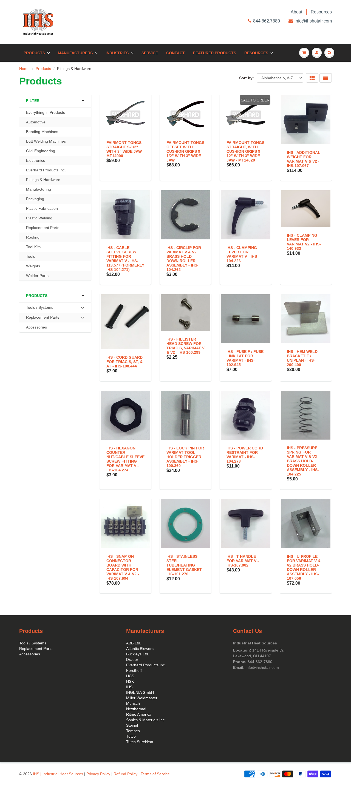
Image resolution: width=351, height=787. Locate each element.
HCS (130, 676)
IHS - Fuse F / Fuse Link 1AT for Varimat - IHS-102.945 (245, 358)
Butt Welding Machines (46, 141)
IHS (129, 687)
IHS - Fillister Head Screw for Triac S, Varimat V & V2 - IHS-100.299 (185, 346)
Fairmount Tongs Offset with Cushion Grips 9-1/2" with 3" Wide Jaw (185, 151)
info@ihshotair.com (313, 21)
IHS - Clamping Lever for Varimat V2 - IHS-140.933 (304, 242)
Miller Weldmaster (141, 698)
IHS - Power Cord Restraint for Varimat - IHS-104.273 (245, 454)
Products (34, 53)
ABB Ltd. (133, 643)
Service (149, 53)
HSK (130, 681)
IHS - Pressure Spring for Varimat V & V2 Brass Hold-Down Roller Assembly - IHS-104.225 (303, 461)
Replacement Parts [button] (42, 318)
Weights (33, 266)
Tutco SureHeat (139, 742)
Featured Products (214, 53)
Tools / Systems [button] (39, 308)
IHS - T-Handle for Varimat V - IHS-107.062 (243, 560)
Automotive (36, 122)
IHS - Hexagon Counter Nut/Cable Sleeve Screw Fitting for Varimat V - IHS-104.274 (125, 459)
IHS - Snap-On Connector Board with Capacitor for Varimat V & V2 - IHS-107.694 (122, 567)
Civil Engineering (40, 151)
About (296, 12)
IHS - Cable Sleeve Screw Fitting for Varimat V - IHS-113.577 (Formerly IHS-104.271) (125, 258)
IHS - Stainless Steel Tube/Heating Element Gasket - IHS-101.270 (185, 565)
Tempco (133, 731)
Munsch (133, 703)
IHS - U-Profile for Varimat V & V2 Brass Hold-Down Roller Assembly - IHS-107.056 (304, 567)
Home (24, 68)
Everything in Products (45, 112)
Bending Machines (42, 131)
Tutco (131, 736)
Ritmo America (138, 714)
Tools (30, 256)
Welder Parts (37, 275)
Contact (175, 53)
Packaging (35, 199)
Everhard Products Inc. (46, 170)
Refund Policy (125, 774)
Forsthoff (134, 670)
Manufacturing (38, 189)
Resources (321, 12)
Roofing (32, 237)
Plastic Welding (39, 218)
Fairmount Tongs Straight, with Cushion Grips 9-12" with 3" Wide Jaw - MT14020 (245, 151)
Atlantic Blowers (140, 648)
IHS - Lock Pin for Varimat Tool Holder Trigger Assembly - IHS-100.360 (185, 457)
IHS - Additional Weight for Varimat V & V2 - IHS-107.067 (303, 159)
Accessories (36, 327)
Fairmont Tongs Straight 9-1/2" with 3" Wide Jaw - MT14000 (125, 149)
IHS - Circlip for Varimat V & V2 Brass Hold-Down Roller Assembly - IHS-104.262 (183, 258)
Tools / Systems (32, 643)
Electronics (35, 160)
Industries (117, 53)
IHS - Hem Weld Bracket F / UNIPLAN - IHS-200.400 (302, 358)
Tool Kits (33, 247)
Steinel (132, 725)
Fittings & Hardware (43, 179)
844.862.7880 (266, 21)
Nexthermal (136, 709)
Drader (132, 659)
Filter (32, 100)
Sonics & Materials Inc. (146, 720)
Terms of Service (155, 774)
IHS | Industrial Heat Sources (58, 774)
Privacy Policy (98, 774)
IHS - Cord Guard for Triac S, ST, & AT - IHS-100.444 (124, 361)
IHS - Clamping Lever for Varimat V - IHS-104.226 (242, 254)
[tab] (55, 308)
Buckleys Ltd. (137, 654)
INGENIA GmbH (140, 692)
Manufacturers (75, 53)
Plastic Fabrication (42, 208)
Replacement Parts (42, 227)
